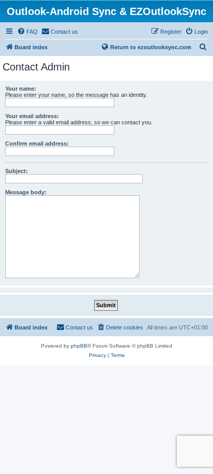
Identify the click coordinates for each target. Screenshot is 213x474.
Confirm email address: (37, 143)
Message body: (26, 192)
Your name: (20, 88)
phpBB (79, 346)
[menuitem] (27, 31)
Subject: (16, 171)
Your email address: (32, 116)
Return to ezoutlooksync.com (150, 47)
